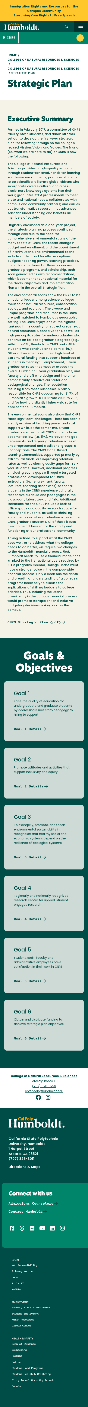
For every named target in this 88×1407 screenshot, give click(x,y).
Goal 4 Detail (28, 919)
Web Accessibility (24, 1265)
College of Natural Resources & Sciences (43, 60)
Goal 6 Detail (28, 1038)
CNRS (11, 37)
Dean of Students (24, 1343)
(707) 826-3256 (44, 1086)
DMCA (15, 1277)
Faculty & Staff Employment (31, 1307)
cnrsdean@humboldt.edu (44, 1091)
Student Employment (25, 1313)
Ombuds (16, 1386)
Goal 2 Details (29, 786)
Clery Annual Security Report (33, 1380)
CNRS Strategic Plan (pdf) (34, 622)
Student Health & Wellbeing (31, 1373)
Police (16, 1362)
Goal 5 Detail (28, 981)
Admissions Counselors (31, 1203)
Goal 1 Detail (28, 729)
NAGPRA (16, 1289)
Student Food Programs (27, 1368)
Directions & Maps (25, 1167)
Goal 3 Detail (28, 857)
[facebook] (40, 1098)
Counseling (19, 1349)
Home (12, 55)
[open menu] (81, 26)
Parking (17, 1355)
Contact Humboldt (26, 1212)
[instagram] (49, 1098)
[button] (66, 26)
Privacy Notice (22, 1271)
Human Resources (23, 1319)
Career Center (21, 1325)
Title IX (18, 1283)
